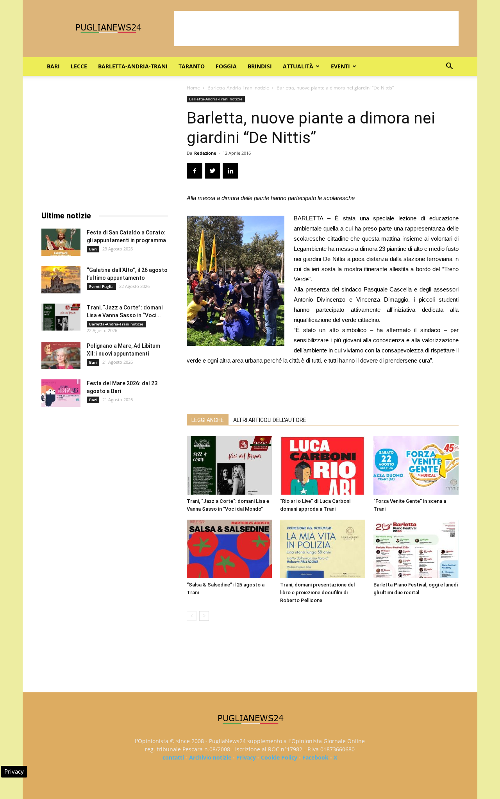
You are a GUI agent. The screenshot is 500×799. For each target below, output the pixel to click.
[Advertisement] (316, 28)
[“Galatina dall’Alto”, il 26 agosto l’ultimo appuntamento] (60, 279)
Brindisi (260, 66)
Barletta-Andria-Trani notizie (238, 87)
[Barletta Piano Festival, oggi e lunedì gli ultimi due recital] (416, 549)
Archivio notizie (210, 757)
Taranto (192, 66)
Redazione (205, 153)
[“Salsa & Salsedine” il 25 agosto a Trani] (229, 549)
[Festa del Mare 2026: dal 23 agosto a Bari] (60, 393)
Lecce (79, 66)
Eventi (340, 66)
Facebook (315, 757)
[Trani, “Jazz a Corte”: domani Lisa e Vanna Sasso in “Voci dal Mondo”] (229, 465)
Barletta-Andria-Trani (133, 66)
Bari (53, 66)
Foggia (226, 66)
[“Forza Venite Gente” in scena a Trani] (416, 465)
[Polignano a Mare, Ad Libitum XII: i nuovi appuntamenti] (60, 355)
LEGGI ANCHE (207, 420)
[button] (449, 67)
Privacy (246, 757)
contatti (173, 757)
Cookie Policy (279, 757)
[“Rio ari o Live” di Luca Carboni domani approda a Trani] (322, 465)
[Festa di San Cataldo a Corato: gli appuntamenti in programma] (60, 242)
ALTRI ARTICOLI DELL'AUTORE (269, 420)
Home (193, 87)
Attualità (298, 66)
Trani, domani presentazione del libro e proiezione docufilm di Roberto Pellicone (317, 592)
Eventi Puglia (101, 286)
